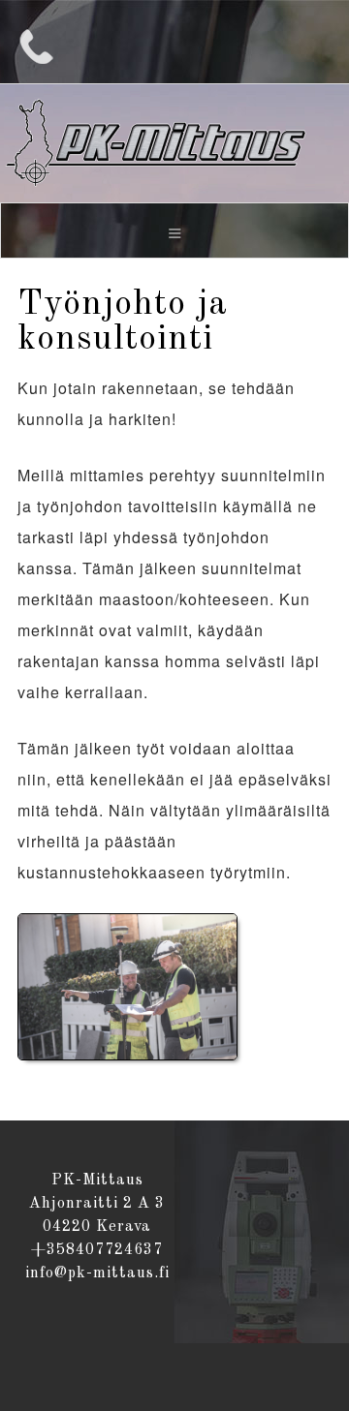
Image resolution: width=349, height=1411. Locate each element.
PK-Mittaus (174, 142)
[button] (174, 230)
